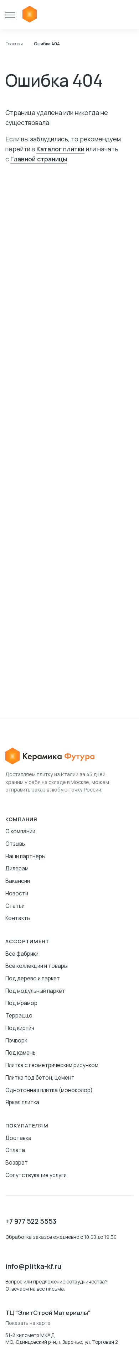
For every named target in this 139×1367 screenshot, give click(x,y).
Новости (16, 893)
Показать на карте (28, 1323)
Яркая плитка (22, 1102)
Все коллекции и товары (36, 966)
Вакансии (17, 881)
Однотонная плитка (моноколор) (49, 1090)
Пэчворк (16, 1040)
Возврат (16, 1162)
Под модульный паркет (35, 991)
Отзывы (15, 844)
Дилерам (17, 868)
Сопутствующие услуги (36, 1175)
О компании (20, 831)
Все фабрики (21, 954)
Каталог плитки (60, 149)
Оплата (15, 1150)
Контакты (18, 918)
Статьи (15, 906)
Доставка (18, 1138)
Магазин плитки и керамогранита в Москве (29, 15)
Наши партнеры (25, 856)
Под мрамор (21, 1003)
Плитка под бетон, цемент (39, 1077)
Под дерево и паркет (32, 978)
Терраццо (18, 1015)
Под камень (20, 1052)
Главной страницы (38, 159)
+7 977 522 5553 (30, 1221)
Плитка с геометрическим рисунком (51, 1065)
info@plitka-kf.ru (33, 1266)
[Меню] (13, 14)
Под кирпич (19, 1028)
